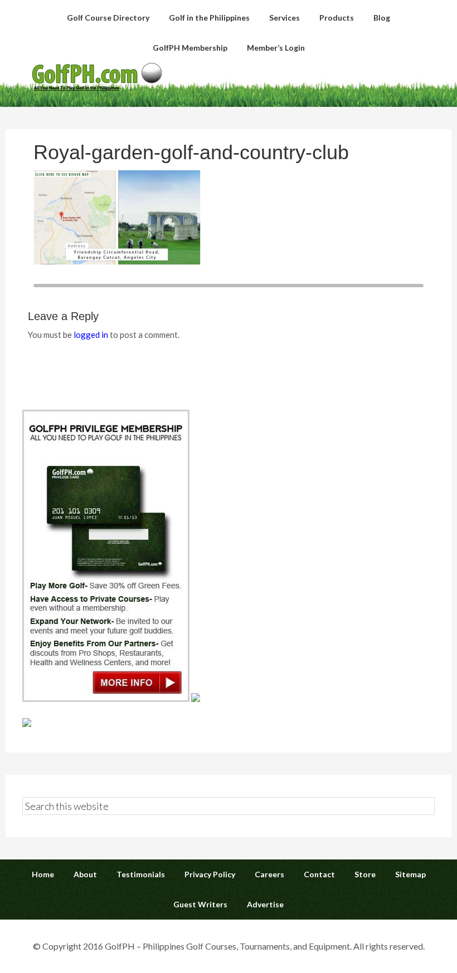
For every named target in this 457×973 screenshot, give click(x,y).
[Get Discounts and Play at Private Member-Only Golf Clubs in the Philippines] (105, 698)
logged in (91, 335)
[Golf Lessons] (26, 723)
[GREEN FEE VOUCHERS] (195, 698)
